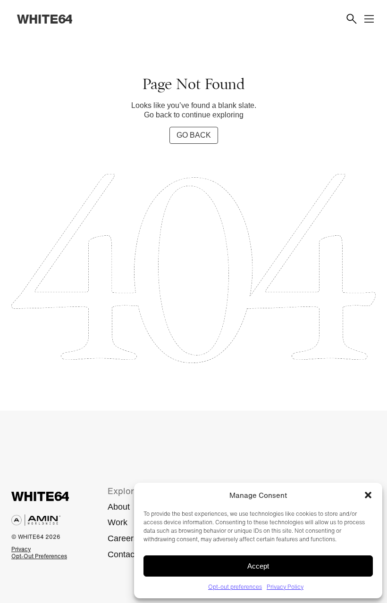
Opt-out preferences (235, 587)
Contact (122, 554)
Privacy (21, 549)
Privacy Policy (285, 587)
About (119, 507)
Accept (258, 566)
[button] (368, 495)
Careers (123, 538)
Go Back (194, 135)
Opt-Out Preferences (39, 556)
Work (117, 522)
